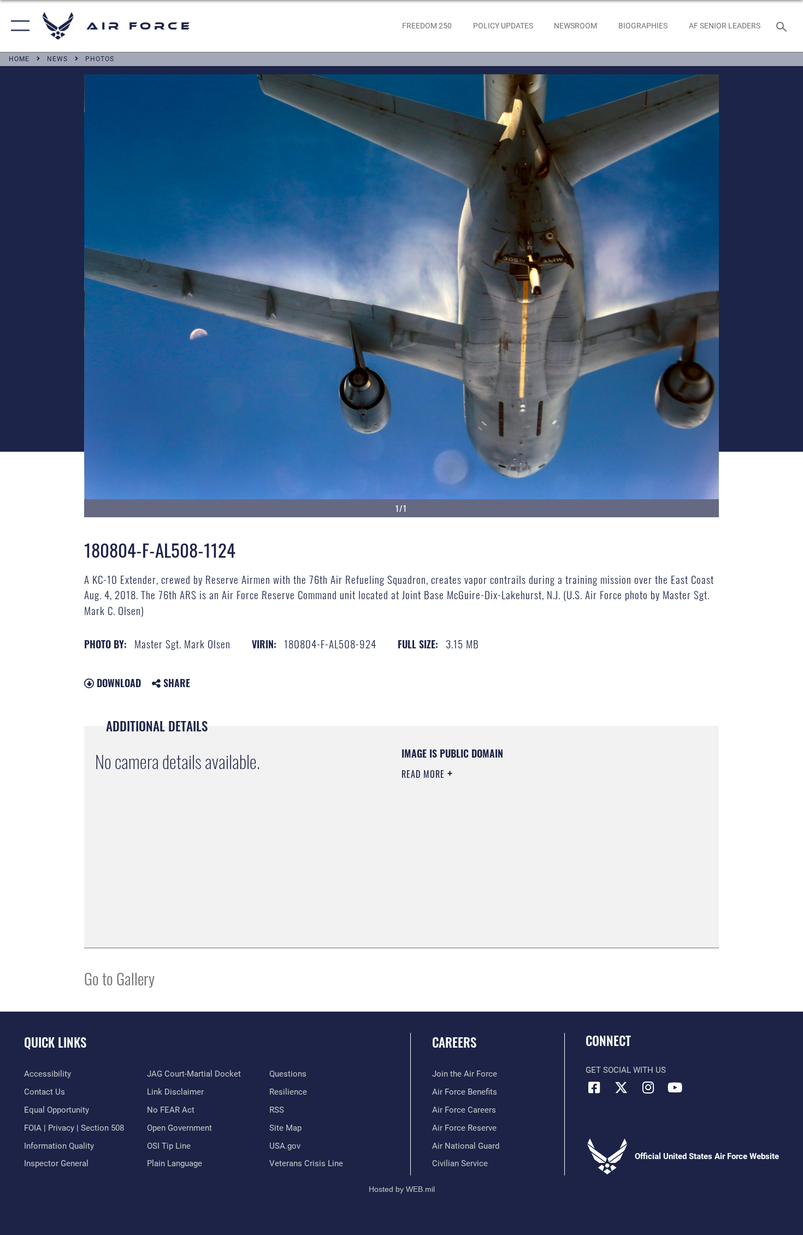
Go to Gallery (119, 978)
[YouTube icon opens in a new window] (674, 1087)
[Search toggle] (783, 26)
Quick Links (55, 1042)
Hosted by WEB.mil (402, 1189)
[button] (18, 26)
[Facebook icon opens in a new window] (594, 1087)
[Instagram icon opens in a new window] (648, 1087)
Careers (454, 1042)
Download (117, 683)
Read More (424, 774)
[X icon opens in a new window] (621, 1087)
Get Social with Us (626, 1070)
